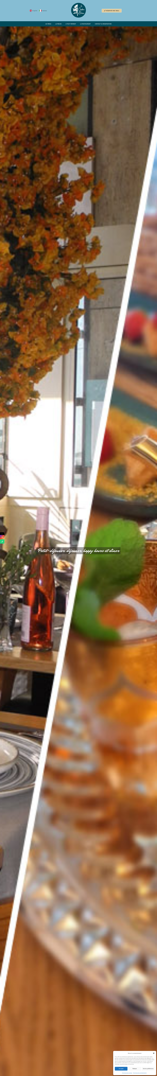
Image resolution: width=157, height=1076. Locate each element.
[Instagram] (2, 537)
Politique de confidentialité (140, 1072)
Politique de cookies (127, 1072)
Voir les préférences (148, 1068)
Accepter (121, 1068)
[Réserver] (2, 541)
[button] (154, 1053)
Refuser (135, 1068)
